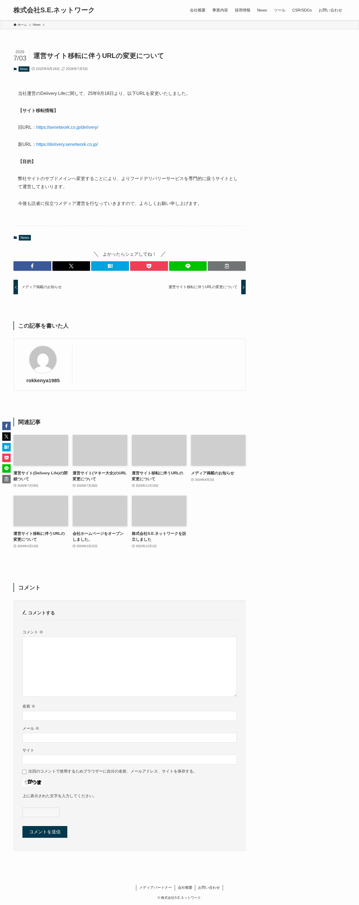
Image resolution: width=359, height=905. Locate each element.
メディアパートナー (155, 887)
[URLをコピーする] (227, 266)
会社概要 (185, 887)
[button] (32, 266)
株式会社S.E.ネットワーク (54, 10)
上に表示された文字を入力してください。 (59, 796)
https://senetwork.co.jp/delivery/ (67, 127)
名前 (28, 706)
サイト (28, 750)
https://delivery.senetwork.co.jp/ (67, 144)
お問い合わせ (209, 887)
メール (30, 728)
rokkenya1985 (43, 380)
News (24, 69)
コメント (32, 632)
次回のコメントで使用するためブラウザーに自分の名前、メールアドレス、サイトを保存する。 (112, 771)
